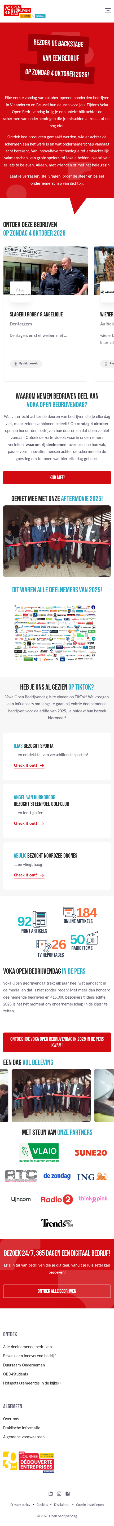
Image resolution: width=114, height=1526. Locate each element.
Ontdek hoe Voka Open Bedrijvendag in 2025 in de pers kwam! (57, 1042)
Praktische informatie (21, 1428)
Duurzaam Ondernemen (24, 1365)
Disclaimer (62, 1505)
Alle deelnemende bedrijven (27, 1347)
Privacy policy (20, 1505)
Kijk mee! (57, 477)
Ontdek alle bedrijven (57, 1291)
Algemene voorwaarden (24, 1437)
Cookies (42, 1505)
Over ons (11, 1419)
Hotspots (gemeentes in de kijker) (32, 1383)
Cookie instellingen (90, 1505)
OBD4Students (15, 1374)
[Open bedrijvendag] (24, 11)
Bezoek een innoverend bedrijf (29, 1356)
